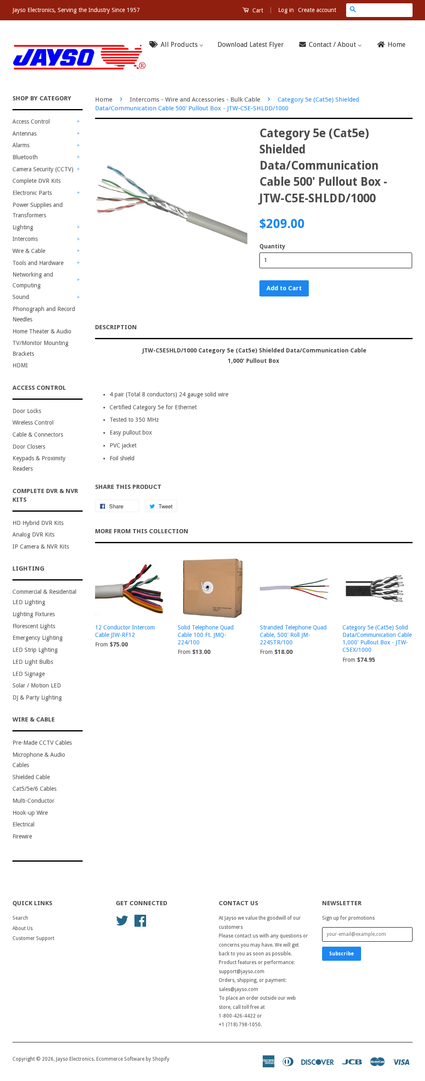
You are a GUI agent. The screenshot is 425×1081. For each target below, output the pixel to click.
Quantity (272, 246)
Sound (20, 297)
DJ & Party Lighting (37, 697)
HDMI (20, 365)
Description (116, 327)
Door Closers (28, 446)
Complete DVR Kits (36, 180)
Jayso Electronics (75, 1059)
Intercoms (25, 239)
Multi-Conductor (33, 800)
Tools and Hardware (38, 263)
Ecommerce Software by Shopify (132, 1059)
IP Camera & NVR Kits (40, 546)
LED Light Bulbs (32, 661)
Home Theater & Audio (41, 331)
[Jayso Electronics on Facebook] (140, 920)
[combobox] (386, 10)
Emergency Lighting (37, 637)
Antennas (24, 133)
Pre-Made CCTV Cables (42, 742)
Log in (286, 10)
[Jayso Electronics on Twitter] (122, 920)
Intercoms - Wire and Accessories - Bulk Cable (195, 99)
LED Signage (28, 673)
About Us (22, 928)
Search (20, 918)
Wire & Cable (28, 251)
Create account (317, 10)
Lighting (22, 227)
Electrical (23, 824)
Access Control (31, 121)
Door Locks (26, 411)
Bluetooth (25, 157)
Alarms (20, 145)
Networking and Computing (32, 279)
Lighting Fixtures (33, 614)
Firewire (22, 836)
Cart (257, 10)
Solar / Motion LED (36, 685)
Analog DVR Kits (33, 534)
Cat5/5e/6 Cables (34, 788)
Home (103, 99)
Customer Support (33, 938)
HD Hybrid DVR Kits (38, 523)
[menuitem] (178, 45)
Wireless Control (33, 422)
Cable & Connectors (37, 434)
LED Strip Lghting (35, 649)
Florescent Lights (33, 626)
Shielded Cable (31, 777)
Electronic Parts (32, 192)
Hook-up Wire (30, 812)
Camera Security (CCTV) (42, 169)
